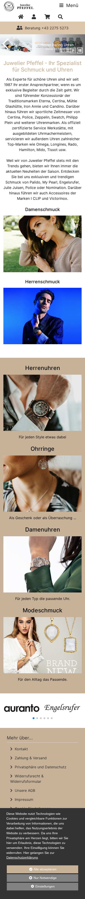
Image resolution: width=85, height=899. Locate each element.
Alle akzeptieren (31, 869)
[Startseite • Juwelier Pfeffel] (21, 6)
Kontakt (20, 749)
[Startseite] (21, 16)
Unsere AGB (23, 790)
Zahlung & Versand (29, 758)
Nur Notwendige (31, 879)
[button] (34, 16)
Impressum (22, 799)
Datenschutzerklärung (22, 857)
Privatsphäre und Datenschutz (39, 767)
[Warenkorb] (47, 16)
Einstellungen (31, 887)
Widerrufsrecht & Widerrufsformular (27, 779)
